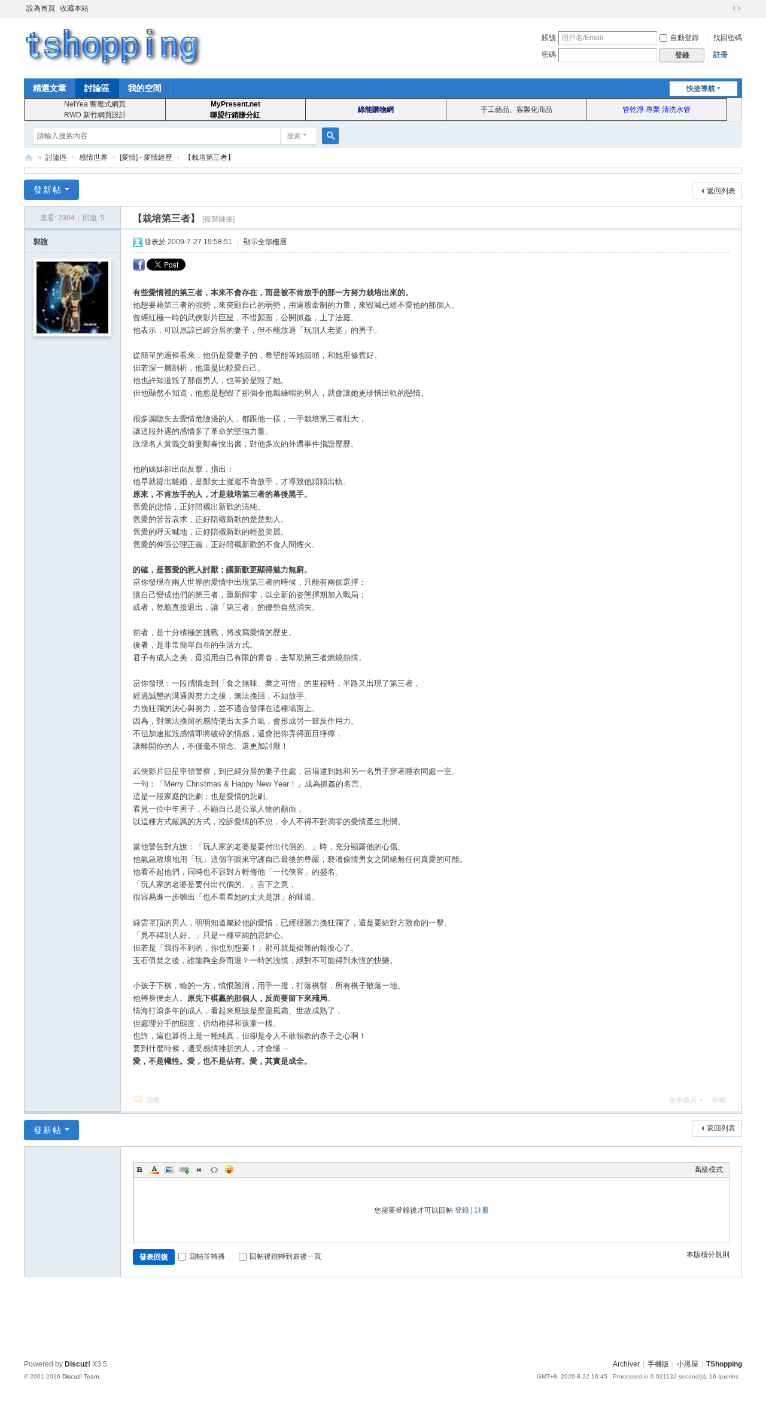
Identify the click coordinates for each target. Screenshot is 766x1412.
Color (154, 1170)
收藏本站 (74, 8)
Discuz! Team (80, 1376)
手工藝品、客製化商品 (516, 109)
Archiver (626, 1364)
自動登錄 (684, 38)
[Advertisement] (383, 1316)
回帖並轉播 (207, 1256)
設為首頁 (40, 8)
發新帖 (48, 190)
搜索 (294, 136)
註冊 (720, 54)
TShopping (29, 157)
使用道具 (682, 1100)
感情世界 (93, 157)
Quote (199, 1170)
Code (214, 1170)
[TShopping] (113, 46)
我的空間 (145, 88)
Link (184, 1170)
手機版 (658, 1364)
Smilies (229, 1170)
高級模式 (708, 1169)
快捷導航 (700, 88)
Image (169, 1170)
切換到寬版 (736, 8)
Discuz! (77, 1364)
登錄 (462, 1210)
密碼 (549, 54)
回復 (153, 1100)
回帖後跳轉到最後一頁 (285, 1256)
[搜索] (330, 135)
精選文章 (49, 88)
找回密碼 (727, 38)
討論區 (97, 88)
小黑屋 (687, 1364)
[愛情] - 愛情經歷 (146, 157)
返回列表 (721, 191)
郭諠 (41, 242)
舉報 (719, 1100)
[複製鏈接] (218, 219)
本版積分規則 (707, 1254)
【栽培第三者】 (209, 157)
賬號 (549, 38)
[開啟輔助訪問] (725, 8)
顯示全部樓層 (265, 242)
